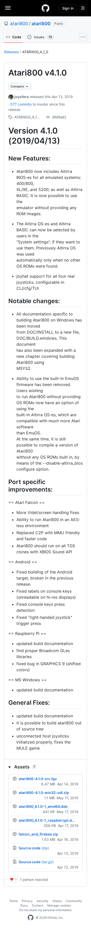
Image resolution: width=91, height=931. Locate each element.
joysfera (21, 96)
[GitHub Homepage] (31, 917)
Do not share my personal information (45, 910)
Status (57, 901)
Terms (13, 901)
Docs (24, 905)
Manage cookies (59, 905)
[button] (45, 766)
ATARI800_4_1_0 (35, 52)
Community (74, 901)
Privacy (27, 901)
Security (43, 901)
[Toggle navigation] (8, 8)
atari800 (19, 23)
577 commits (21, 104)
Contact (37, 905)
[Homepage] (45, 8)
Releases (11, 52)
